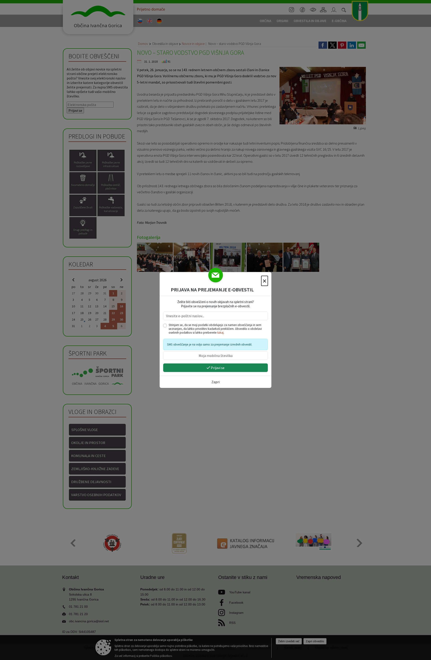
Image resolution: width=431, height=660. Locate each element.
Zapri (215, 382)
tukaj (220, 332)
